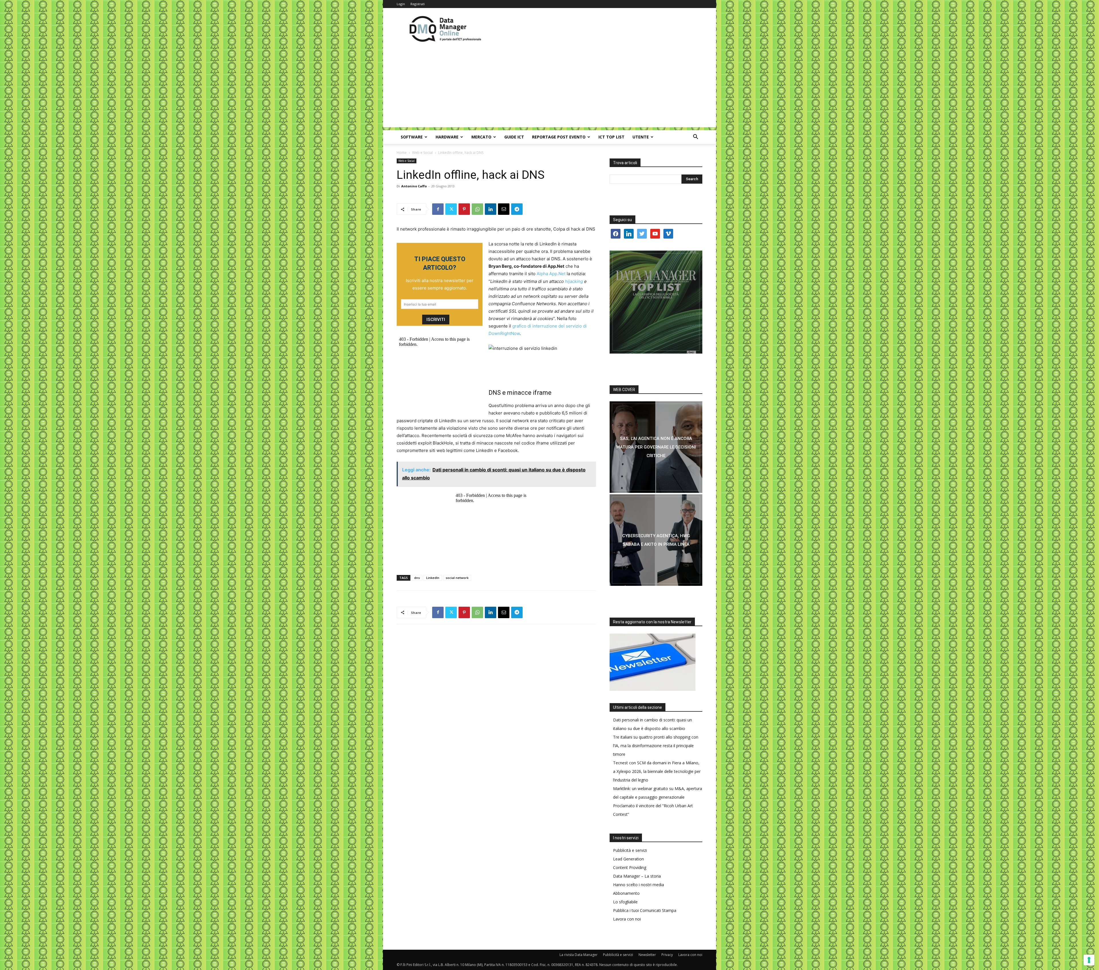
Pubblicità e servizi (630, 850)
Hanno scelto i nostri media (638, 884)
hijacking (574, 281)
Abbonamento (626, 893)
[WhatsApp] (477, 209)
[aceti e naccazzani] (656, 540)
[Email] (503, 209)
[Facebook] (438, 209)
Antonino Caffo (414, 186)
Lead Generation (628, 859)
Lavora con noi (627, 919)
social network (457, 578)
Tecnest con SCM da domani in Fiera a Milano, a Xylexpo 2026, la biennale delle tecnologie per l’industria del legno (657, 771)
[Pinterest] (464, 209)
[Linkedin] (490, 209)
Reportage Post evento (559, 137)
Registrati (417, 4)
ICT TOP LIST (611, 137)
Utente (640, 137)
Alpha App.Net (551, 273)
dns (417, 578)
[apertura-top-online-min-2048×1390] (656, 302)
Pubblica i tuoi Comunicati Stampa (644, 910)
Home (402, 152)
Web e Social (422, 152)
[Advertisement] (549, 87)
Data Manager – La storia (637, 876)
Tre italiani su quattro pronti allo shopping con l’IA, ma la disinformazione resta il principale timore (655, 745)
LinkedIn (432, 578)
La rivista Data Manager (579, 954)
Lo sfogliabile (625, 901)
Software (412, 137)
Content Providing (629, 867)
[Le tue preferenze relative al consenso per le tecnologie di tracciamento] (1089, 960)
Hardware (447, 137)
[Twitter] (451, 209)
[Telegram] (517, 209)
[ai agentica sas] (656, 447)
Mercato (481, 137)
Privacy (667, 954)
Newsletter (647, 954)
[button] (695, 137)
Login (401, 4)
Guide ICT (514, 137)
